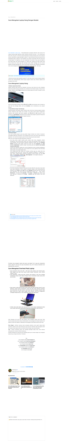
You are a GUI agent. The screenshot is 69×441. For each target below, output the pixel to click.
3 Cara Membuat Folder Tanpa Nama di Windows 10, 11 (26, 387)
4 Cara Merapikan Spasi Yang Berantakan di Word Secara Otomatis (14, 387)
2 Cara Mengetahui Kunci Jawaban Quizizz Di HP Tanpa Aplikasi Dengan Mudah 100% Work (25, 217)
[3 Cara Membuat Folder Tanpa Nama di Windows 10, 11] (26, 381)
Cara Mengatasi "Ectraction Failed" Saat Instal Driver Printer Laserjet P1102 (23, 218)
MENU (60, 1)
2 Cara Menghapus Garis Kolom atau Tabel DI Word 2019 (20, 216)
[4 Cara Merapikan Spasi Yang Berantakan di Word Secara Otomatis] (14, 381)
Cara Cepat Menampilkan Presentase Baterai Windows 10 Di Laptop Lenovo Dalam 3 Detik (25, 215)
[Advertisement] (34, 9)
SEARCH (57, 1)
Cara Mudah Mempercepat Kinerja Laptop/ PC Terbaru (23, 75)
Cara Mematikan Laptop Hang (14, 52)
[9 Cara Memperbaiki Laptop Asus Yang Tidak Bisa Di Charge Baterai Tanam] (39, 381)
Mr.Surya (15, 369)
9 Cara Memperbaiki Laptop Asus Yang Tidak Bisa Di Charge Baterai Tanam (38, 387)
